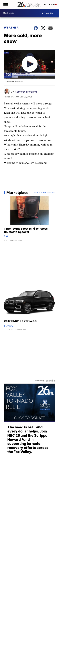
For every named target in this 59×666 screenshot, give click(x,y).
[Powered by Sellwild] (50, 381)
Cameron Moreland (26, 91)
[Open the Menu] (5, 4)
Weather (11, 27)
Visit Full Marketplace (44, 192)
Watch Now (49, 5)
